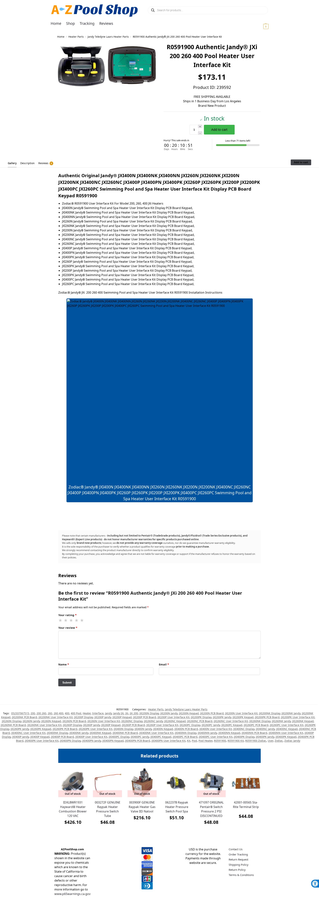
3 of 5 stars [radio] (71, 620)
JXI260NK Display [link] (259, 721)
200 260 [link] (41, 713)
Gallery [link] (12, 163)
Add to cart (219, 130)
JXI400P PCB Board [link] (62, 736)
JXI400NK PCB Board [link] (125, 733)
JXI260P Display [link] (72, 725)
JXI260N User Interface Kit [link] (104, 721)
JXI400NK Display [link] (57, 733)
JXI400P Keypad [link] (40, 736)
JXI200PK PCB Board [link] (267, 717)
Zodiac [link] (279, 740)
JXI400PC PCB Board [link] (185, 736)
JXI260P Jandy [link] (91, 725)
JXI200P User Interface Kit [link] (173, 717)
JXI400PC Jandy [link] (140, 736)
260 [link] (50, 713)
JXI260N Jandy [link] (31, 721)
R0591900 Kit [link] (236, 740)
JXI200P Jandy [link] (102, 717)
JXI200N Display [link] (149, 713)
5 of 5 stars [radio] (82, 620)
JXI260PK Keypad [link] (40, 729)
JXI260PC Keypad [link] (231, 725)
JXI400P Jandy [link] (20, 736)
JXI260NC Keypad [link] (175, 721)
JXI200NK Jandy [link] (291, 713)
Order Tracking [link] (238, 854)
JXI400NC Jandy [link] (265, 729)
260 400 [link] (58, 713)
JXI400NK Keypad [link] (100, 733)
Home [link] (60, 36)
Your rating (67, 615)
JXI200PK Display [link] (201, 717)
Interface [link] (98, 713)
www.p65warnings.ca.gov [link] (72, 894)
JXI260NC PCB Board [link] (199, 721)
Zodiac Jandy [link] (292, 740)
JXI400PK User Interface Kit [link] (41, 740)
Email (164, 664)
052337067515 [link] (20, 713)
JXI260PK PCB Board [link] (65, 729)
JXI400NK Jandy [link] (78, 733)
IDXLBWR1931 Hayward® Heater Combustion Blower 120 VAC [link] (73, 809)
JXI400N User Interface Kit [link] (215, 729)
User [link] (270, 740)
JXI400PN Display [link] (70, 740)
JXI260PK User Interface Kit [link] (95, 729)
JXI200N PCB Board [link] (212, 713)
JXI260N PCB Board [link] (74, 721)
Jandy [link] (108, 713)
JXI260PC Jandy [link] (211, 725)
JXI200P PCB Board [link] (144, 717)
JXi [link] (126, 713)
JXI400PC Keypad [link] (160, 736)
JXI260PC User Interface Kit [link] (286, 725)
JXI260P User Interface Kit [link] (162, 725)
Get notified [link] (73, 831)
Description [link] (27, 163)
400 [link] (67, 713)
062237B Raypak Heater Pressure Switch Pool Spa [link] (176, 806)
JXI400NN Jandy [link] (207, 733)
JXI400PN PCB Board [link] (137, 740)
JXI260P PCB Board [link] (133, 725)
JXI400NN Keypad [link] (229, 733)
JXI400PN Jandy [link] (91, 740)
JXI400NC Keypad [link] (287, 729)
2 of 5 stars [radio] (66, 620)
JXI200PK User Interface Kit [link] (298, 717)
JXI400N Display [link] (123, 729)
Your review (67, 627)
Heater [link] (87, 713)
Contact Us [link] (235, 849)
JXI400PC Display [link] (119, 736)
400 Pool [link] (76, 713)
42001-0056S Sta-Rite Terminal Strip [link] (246, 804)
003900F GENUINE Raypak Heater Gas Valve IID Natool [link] (142, 806)
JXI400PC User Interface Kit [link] (215, 736)
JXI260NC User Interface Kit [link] (231, 721)
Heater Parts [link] (76, 36)
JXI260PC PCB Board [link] (256, 725)
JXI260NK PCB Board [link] (13, 725)
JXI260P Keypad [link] (110, 725)
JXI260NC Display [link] (131, 721)
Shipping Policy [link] (238, 864)
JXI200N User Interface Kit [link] (241, 713)
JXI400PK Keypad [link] (286, 736)
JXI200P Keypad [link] (122, 717)
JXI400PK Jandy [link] (265, 736)
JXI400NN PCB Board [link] (254, 733)
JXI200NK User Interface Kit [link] (56, 717)
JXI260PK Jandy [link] (20, 729)
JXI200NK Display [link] (269, 713)
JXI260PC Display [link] (190, 725)
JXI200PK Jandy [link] (222, 717)
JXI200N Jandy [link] (168, 713)
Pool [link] (194, 740)
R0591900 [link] (220, 740)
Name (63, 664)
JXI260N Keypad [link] (51, 721)
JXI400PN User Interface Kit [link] (168, 740)
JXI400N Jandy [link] (143, 729)
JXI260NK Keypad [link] (303, 721)
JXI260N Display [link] (11, 721)
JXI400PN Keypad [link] (113, 740)
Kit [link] (188, 740)
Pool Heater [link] (205, 740)
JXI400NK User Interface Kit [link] (156, 733)
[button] (261, 26)
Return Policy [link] (237, 869)
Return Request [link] (238, 859)
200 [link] (33, 713)
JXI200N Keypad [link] (189, 713)
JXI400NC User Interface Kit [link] (28, 733)
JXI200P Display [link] (83, 717)
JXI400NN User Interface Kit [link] (286, 733)
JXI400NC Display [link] (243, 729)
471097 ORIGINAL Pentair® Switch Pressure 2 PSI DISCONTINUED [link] (211, 809)
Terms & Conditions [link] (241, 875)
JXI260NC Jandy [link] (153, 721)
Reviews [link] (45, 163)
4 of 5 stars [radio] (76, 620)
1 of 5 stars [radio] (60, 620)
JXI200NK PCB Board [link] (24, 717)
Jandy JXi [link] (118, 713)
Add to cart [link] (176, 827)
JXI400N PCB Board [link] (186, 729)
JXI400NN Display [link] (185, 733)
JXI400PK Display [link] (244, 736)
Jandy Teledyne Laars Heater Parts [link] (108, 36)
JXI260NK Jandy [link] (281, 721)
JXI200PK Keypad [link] (243, 717)
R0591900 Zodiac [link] (255, 740)
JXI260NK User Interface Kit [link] (44, 725)
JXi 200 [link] (134, 713)
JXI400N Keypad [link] (163, 729)
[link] (315, 884)
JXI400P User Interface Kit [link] (91, 736)
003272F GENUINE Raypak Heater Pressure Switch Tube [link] (107, 809)
